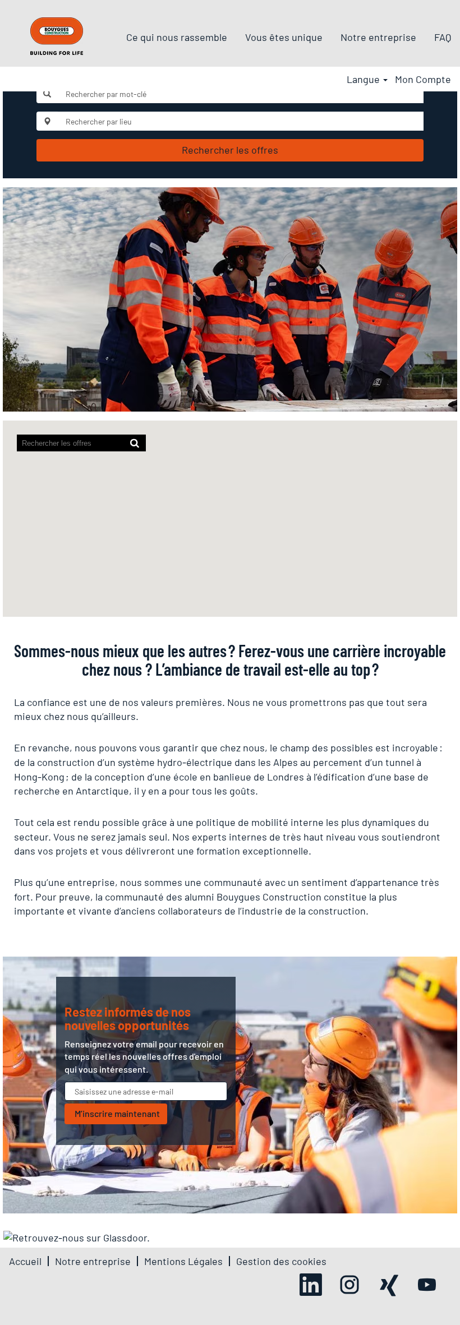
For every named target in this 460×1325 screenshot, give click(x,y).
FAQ (442, 37)
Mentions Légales (183, 1261)
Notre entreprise (378, 37)
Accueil (25, 1261)
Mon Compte (423, 79)
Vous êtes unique (284, 37)
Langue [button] (364, 79)
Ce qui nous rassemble (176, 37)
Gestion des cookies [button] (281, 1261)
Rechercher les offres (230, 150)
